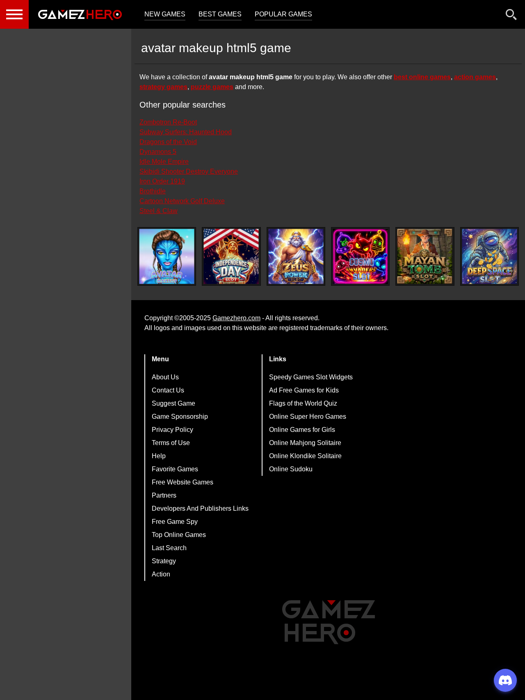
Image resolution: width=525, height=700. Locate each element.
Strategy (164, 561)
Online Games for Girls (302, 429)
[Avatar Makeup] (167, 256)
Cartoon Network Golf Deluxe (182, 200)
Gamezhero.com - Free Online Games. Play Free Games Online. (80, 14)
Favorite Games (175, 469)
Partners (164, 495)
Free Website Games (182, 482)
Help (159, 455)
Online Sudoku (291, 469)
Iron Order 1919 (162, 181)
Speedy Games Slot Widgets (311, 377)
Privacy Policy (172, 429)
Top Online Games (179, 534)
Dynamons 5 (157, 151)
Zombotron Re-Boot (168, 122)
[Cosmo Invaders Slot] (360, 256)
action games (475, 76)
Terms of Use (171, 442)
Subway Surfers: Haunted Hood (185, 132)
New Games (164, 14)
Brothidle (152, 191)
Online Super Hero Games (307, 416)
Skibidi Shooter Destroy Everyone (188, 171)
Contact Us (168, 390)
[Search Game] (511, 16)
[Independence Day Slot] (231, 256)
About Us (165, 377)
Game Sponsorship (180, 416)
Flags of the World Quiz (303, 403)
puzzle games (212, 86)
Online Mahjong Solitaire (305, 442)
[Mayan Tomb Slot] (425, 256)
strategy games (163, 86)
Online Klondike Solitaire (305, 455)
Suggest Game (173, 403)
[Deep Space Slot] (489, 256)
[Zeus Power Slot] (296, 256)
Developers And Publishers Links (200, 508)
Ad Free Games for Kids (304, 390)
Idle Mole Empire (164, 161)
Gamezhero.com (236, 317)
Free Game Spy (175, 521)
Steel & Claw (158, 210)
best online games (422, 76)
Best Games (220, 14)
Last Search (169, 547)
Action (161, 574)
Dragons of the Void (168, 141)
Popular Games (283, 14)
